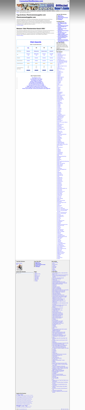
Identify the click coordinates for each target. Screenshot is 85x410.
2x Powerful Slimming (61, 57)
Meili (58, 155)
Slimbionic (59, 222)
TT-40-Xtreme (59, 242)
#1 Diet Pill (59, 52)
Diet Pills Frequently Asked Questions (36, 83)
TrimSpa (58, 239)
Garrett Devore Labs (61, 129)
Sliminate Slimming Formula (62, 224)
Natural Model (60, 165)
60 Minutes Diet (36, 51)
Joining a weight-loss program (36, 81)
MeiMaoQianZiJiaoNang (61, 156)
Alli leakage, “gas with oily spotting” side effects (59, 339)
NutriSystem (59, 168)
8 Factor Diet (59, 68)
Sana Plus (59, 203)
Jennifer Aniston (55, 311)
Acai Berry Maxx (60, 72)
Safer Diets (49, 10)
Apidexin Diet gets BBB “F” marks (58, 360)
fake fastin (25, 400)
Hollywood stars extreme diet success (59, 335)
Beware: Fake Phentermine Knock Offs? (31, 29)
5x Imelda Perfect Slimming (62, 60)
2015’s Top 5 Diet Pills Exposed (58, 277)
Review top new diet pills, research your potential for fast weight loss (36, 88)
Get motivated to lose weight (36, 79)
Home (18, 10)
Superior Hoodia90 (60, 231)
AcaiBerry (59, 75)
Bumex (58, 101)
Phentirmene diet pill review (57, 283)
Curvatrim (59, 110)
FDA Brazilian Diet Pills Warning (58, 344)
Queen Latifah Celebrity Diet (57, 317)
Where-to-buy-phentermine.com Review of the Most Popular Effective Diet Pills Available (60, 275)
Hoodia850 (54, 373)
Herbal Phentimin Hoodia (63, 17)
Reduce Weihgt (60, 198)
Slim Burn (59, 214)
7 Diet (58, 65)
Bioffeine (59, 94)
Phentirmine (59, 187)
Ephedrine (59, 119)
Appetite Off (51, 51)
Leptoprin (59, 150)
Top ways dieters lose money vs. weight (36, 85)
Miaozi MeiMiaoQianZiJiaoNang (63, 161)
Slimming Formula (60, 225)
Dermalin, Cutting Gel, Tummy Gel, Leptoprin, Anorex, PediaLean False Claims (60, 367)
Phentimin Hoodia (44, 51)
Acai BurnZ (59, 74)
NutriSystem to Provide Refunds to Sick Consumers (59, 385)
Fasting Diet (59, 125)
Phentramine (59, 189)
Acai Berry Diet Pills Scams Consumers (59, 354)
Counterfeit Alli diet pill (56, 293)
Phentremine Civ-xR (60, 191)
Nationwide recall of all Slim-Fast (58, 294)
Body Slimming (60, 98)
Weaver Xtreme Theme (65, 409)
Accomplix (59, 82)
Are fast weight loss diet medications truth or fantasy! (36, 87)
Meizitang (59, 157)
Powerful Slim (59, 194)
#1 (28, 48)
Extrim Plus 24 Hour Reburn (62, 122)
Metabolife (59, 159)
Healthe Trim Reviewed (56, 287)
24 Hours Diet (59, 57)
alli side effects (26, 398)
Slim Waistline (59, 221)
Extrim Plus (59, 121)
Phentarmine (59, 179)
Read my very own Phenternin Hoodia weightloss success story (59, 297)
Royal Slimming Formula (61, 202)
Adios (58, 84)
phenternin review (29, 403)
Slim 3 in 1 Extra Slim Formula (62, 209)
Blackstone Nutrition (61, 95)
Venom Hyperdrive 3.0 (61, 246)
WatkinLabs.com (60, 251)
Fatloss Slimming (60, 127)
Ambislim (59, 87)
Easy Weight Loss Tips (36, 77)
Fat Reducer (59, 126)
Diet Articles (59, 114)
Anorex (58, 88)
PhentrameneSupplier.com (26, 17)
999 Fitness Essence (60, 69)
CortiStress (59, 108)
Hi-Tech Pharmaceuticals (61, 134)
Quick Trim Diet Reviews (56, 288)
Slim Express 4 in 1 (60, 216)
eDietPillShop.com (60, 116)
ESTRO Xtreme (60, 120)
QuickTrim (59, 197)
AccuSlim (58, 83)
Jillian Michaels (60, 145)
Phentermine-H (60, 181)
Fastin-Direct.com (60, 124)
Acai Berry (59, 71)
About (28, 10)
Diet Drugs (39, 10)
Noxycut (58, 167)
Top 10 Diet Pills (55, 378)
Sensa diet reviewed (56, 286)
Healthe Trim (59, 131)
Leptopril (59, 149)
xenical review (22, 407)
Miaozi (58, 160)
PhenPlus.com (59, 178)
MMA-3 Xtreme (60, 164)
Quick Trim (59, 196)
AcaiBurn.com (59, 80)
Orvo (58, 171)
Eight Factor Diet (60, 117)
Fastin (58, 123)
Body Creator (59, 96)
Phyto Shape (59, 193)
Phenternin (28, 51)
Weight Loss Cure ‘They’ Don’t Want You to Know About (60, 381)
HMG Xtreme (59, 135)
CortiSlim (59, 106)
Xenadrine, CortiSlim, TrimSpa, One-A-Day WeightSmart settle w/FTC (60, 369)
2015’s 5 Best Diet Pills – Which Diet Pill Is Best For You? (60, 273)
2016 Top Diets (23, 10)
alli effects (22, 398)
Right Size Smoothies (61, 200)
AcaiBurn (59, 76)
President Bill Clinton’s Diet (57, 310)
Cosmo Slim (59, 109)
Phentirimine (59, 184)
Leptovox (59, 151)
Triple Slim (59, 240)
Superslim (59, 232)
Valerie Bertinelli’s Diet (56, 316)
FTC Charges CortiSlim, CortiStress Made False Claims (59, 365)
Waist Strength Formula (61, 248)
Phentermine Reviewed (56, 278)
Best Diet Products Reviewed (57, 374)
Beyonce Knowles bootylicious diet (58, 332)
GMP (58, 130)
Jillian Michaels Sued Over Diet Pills (58, 290)
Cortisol (58, 107)
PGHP (58, 176)
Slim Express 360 (60, 215)
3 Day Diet (59, 59)
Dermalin (59, 113)
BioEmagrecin (59, 93)
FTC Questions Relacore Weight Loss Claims (60, 348)
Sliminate (59, 223)
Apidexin (58, 89)
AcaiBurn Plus (59, 79)
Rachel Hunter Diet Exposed (57, 315)
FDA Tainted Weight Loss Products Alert (59, 345)
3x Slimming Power (60, 60)
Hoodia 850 (59, 137)
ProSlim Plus (59, 195)
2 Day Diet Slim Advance (61, 54)
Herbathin (59, 133)
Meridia (58, 158)
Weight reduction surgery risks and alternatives (36, 86)
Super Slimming (60, 230)
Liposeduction (59, 153)
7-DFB (58, 67)
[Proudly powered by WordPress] (61, 409)
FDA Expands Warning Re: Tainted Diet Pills (60, 343)
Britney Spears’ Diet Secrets (57, 313)
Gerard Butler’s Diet (56, 309)
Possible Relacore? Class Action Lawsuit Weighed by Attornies (59, 330)
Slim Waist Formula (60, 220)
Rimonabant (59, 201)
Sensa (58, 204)
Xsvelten (58, 256)
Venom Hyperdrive (60, 245)
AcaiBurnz (59, 81)
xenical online (18, 407)
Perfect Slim (59, 173)
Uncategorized (60, 244)
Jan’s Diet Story (55, 320)
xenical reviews (26, 407)
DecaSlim (59, 112)
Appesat (58, 90)
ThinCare (59, 233)
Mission (53, 10)
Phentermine (59, 180)
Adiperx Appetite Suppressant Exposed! (59, 282)
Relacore (58, 199)
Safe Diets (54, 376)
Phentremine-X (60, 192)
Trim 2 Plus (59, 238)
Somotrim (59, 227)
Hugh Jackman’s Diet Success (57, 314)
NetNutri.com (59, 166)
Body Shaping (59, 97)
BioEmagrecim (60, 92)
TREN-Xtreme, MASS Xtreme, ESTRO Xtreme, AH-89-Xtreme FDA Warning (59, 347)
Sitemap (53, 307)
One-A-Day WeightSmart (61, 169)
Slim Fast (58, 217)
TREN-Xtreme (59, 237)
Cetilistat (58, 104)
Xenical (58, 255)
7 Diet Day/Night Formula (62, 66)
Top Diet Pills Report (56, 280)
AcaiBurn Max (59, 78)
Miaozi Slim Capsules (61, 163)
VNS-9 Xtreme (59, 247)
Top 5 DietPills (60, 234)
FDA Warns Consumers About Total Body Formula (60, 383)
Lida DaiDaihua (60, 152)
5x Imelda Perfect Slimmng (62, 62)
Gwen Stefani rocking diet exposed (58, 333)
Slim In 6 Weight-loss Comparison (58, 291)
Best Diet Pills (33, 10)
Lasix (58, 148)
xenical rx (29, 407)
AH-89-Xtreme (59, 85)
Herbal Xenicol (60, 132)
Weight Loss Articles (61, 252)
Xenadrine (59, 254)
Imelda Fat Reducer (60, 142)
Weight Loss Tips (60, 253)
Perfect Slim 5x (60, 174)
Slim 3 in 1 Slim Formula (61, 213)
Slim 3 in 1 (59, 206)
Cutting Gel (59, 111)
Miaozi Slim (59, 162)
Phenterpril (59, 183)
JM (57, 146)
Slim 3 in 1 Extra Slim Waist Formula (62, 211)
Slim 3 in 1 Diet (60, 207)
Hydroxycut (59, 141)
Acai (58, 70)
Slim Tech (59, 218)
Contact (57, 10)
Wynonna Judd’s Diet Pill (56, 318)
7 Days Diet (59, 64)
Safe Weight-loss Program (57, 322)
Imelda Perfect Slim (60, 143)
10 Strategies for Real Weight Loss (36, 82)
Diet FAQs (44, 10)
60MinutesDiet (61, 16)
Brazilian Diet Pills (60, 99)
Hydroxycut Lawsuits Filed (57, 390)
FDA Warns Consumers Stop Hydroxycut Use (59, 389)
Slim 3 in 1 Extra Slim (61, 208)
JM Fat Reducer (60, 147)
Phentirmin (59, 186)
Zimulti (58, 258)
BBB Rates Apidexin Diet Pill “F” (58, 371)
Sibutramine (59, 205)
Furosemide (59, 128)
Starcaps (58, 228)
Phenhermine (59, 177)
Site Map (54, 319)
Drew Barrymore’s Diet (56, 312)
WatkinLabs (59, 250)
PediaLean (59, 172)
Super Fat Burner (60, 229)
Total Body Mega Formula (62, 236)
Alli (57, 86)
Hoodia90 (59, 140)
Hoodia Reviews (55, 372)
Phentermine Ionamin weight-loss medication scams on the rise (58, 299)
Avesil (58, 91)
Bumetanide (59, 100)
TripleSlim (59, 241)
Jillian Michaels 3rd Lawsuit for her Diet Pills (60, 289)
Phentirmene (59, 185)
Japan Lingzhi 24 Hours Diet (62, 144)
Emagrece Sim (59, 118)
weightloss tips (28, 404)
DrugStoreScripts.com (61, 115)
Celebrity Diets (60, 103)
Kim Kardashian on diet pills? (57, 308)
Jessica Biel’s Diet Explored (57, 334)
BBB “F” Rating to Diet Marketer (58, 370)
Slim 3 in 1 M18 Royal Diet (62, 212)
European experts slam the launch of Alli (59, 340)
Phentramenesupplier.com (62, 188)
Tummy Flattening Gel (61, 243)
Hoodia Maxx (59, 138)
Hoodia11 (59, 139)
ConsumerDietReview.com (23, 409)
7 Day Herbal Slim (60, 63)
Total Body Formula (60, 235)
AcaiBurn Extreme (60, 77)
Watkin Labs (59, 249)
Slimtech (58, 226)
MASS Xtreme (59, 154)
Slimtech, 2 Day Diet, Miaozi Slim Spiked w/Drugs (59, 387)
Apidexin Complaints (56, 331)
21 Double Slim (60, 55)
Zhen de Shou (59, 257)
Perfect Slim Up (60, 175)
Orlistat (58, 170)
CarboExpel (60, 19)
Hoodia (58, 136)
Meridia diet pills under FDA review (58, 281)
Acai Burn (59, 73)
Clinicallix (59, 105)
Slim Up (58, 219)
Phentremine (59, 190)
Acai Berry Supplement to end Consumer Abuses (59, 392)
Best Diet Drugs (55, 377)
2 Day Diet (59, 54)
